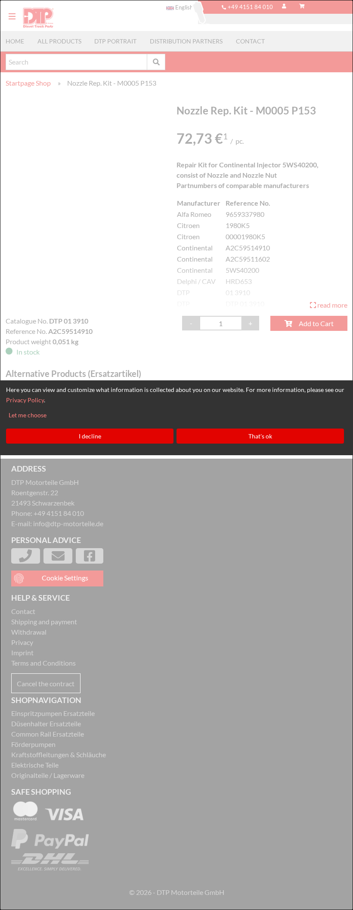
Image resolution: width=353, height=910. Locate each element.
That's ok (260, 436)
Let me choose (27, 415)
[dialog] (176, 455)
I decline (90, 436)
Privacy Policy (25, 400)
